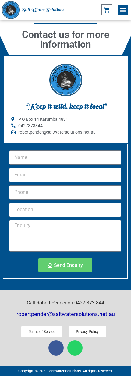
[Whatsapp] (75, 348)
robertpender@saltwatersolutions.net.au (65, 314)
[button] (123, 10)
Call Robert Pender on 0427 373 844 (65, 303)
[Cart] (106, 9)
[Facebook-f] (56, 348)
